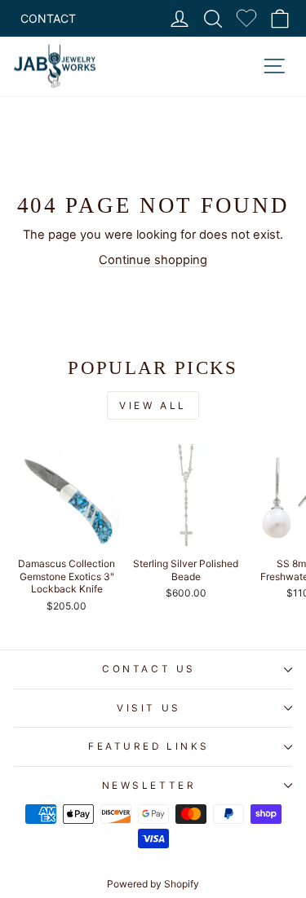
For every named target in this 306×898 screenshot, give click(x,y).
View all (153, 405)
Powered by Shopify (153, 884)
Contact (48, 18)
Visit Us (148, 708)
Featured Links (148, 746)
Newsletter (149, 785)
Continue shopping (153, 260)
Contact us (148, 669)
